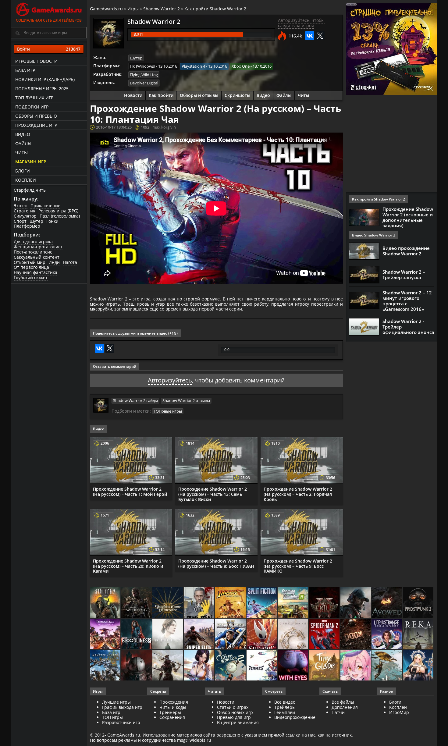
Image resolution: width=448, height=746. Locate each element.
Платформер (27, 226)
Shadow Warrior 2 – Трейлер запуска (403, 274)
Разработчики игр (121, 722)
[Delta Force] (356, 603)
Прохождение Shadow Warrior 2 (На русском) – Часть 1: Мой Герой (130, 491)
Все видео (284, 702)
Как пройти (161, 95)
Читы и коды (172, 707)
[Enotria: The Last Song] (168, 665)
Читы (21, 152)
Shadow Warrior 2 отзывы (186, 400)
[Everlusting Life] (418, 665)
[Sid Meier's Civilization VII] (293, 634)
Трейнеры (170, 712)
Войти (48, 49)
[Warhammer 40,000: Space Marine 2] (231, 634)
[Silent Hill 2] (168, 634)
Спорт (20, 221)
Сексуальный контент (36, 257)
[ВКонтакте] (309, 35)
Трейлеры (285, 707)
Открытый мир (29, 262)
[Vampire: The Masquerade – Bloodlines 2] (137, 634)
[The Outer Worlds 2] (231, 665)
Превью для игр (234, 717)
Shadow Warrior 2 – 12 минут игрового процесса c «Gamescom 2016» (407, 301)
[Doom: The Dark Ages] (356, 634)
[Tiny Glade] (324, 665)
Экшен (20, 205)
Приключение (45, 205)
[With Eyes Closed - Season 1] (293, 665)
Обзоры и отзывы (199, 95)
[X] (320, 35)
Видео (22, 134)
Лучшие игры (116, 702)
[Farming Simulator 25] (293, 603)
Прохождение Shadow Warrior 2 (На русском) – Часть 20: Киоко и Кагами (128, 566)
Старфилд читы (30, 190)
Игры (133, 9)
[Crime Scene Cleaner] (199, 603)
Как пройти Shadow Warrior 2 (215, 9)
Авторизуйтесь (170, 380)
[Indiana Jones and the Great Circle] (231, 603)
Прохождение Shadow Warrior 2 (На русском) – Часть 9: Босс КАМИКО (298, 566)
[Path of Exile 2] (324, 603)
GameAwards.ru (106, 9)
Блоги (22, 171)
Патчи (338, 712)
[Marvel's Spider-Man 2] (324, 634)
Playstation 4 (193, 66)
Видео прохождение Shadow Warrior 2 (406, 251)
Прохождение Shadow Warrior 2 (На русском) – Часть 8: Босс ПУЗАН (216, 563)
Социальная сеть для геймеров (49, 20)
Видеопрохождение (294, 717)
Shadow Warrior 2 (161, 9)
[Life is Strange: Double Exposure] (387, 634)
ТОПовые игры (168, 411)
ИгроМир (399, 712)
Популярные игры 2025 (42, 88)
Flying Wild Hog (144, 74)
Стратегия (24, 211)
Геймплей (284, 712)
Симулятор (25, 216)
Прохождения (173, 702)
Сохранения (172, 717)
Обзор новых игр (235, 712)
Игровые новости (36, 61)
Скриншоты (237, 95)
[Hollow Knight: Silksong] (262, 634)
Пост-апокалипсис (33, 252)
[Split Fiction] (262, 603)
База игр (25, 70)
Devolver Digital (144, 83)
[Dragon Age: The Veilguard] (105, 634)
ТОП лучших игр (34, 98)
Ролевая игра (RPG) (58, 211)
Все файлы (343, 702)
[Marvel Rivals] (262, 665)
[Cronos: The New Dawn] (137, 665)
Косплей (25, 180)
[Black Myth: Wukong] (137, 603)
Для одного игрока (33, 241)
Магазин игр (30, 162)
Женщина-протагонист (38, 247)
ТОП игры (112, 717)
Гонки (52, 221)
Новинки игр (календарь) (45, 79)
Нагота (70, 262)
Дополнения (345, 707)
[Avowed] (387, 603)
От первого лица (31, 267)
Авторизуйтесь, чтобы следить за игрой (301, 22)
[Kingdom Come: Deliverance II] (168, 603)
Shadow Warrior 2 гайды (135, 400)
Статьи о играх (232, 707)
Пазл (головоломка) (60, 216)
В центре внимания (238, 722)
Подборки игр (31, 107)
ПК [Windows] (142, 66)
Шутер (36, 221)
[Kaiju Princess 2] (356, 665)
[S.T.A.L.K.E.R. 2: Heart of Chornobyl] (105, 603)
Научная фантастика (35, 272)
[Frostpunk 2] (418, 603)
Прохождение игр (36, 125)
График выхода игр (122, 707)
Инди (54, 262)
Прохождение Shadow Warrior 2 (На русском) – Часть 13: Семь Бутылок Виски (212, 494)
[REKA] (418, 634)
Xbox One (241, 66)
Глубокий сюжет (31, 277)
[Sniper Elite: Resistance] (199, 634)
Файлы (23, 143)
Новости (133, 95)
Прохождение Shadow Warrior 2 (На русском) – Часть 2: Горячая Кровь (298, 494)
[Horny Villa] (199, 665)
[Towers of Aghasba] (387, 665)
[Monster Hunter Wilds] (105, 665)
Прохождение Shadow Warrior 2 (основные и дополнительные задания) (407, 217)
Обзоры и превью (36, 116)
